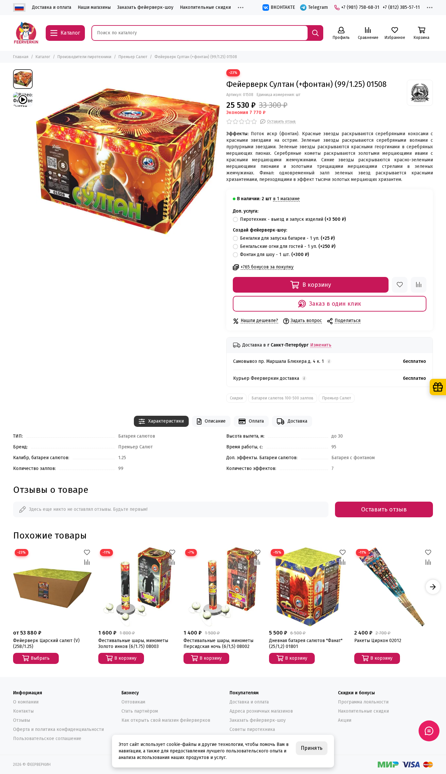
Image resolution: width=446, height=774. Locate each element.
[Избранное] (399, 285)
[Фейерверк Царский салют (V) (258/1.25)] (52, 586)
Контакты (23, 711)
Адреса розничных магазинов (261, 711)
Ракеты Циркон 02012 (377, 640)
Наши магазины (94, 7)
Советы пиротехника (252, 729)
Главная (20, 57)
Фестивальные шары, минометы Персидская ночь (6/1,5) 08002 (218, 643)
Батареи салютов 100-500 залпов (282, 398)
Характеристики (166, 421)
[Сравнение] (418, 285)
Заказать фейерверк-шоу (145, 7)
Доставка (297, 421)
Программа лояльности (363, 702)
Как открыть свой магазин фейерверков (165, 720)
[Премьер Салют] (420, 92)
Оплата (256, 421)
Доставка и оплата (51, 7)
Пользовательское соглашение (47, 738)
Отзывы (21, 720)
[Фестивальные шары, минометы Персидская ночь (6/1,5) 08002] (222, 586)
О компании (26, 702)
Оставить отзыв (384, 509)
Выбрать (40, 658)
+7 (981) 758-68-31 (360, 7)
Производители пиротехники (84, 57)
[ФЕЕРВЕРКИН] (26, 33)
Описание (215, 421)
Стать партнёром (139, 711)
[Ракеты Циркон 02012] (393, 586)
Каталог (43, 57)
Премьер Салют (133, 57)
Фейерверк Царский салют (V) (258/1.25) (46, 643)
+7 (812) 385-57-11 (401, 7)
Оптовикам (133, 702)
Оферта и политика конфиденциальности (58, 729)
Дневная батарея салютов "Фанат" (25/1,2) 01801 (305, 643)
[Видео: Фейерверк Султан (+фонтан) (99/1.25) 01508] (23, 99)
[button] (13, 587)
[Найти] (315, 33)
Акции (344, 720)
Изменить (320, 345)
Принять (312, 748)
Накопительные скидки (205, 7)
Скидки (236, 398)
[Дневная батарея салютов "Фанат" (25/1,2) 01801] (308, 586)
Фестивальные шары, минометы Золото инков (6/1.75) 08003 (133, 643)
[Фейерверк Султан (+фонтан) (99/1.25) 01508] (128, 161)
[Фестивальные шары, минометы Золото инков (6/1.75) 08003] (137, 586)
